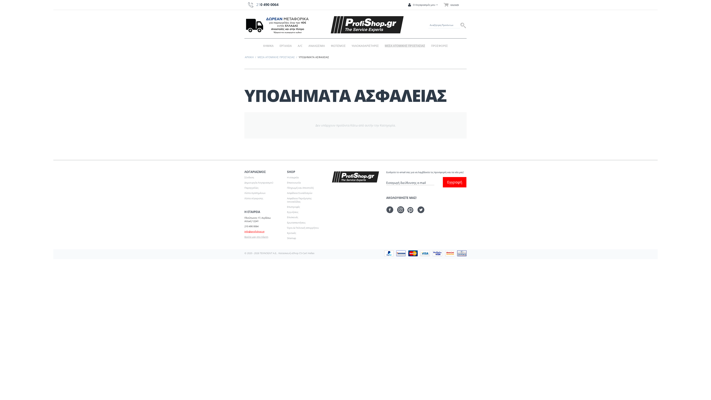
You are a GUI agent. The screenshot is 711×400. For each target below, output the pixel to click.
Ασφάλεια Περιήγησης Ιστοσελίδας (299, 200)
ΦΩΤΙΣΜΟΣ (338, 46)
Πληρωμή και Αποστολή (300, 187)
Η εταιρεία (293, 177)
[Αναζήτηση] (463, 25)
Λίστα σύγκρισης (253, 198)
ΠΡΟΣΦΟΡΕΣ (439, 46)
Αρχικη (249, 57)
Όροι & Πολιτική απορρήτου (303, 227)
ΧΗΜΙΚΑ (268, 46)
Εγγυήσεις (292, 212)
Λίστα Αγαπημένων (255, 193)
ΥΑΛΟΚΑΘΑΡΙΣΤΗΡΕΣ (365, 46)
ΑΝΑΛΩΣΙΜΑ (316, 46)
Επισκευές (292, 217)
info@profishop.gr (254, 231)
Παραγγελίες (251, 187)
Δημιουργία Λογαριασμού (258, 182)
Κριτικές (291, 233)
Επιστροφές (293, 207)
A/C (300, 46)
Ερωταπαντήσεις (296, 222)
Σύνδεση (249, 177)
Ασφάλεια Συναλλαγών (299, 193)
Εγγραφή (454, 182)
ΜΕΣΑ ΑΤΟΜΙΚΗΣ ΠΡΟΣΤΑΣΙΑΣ (405, 46)
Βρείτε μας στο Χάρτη (256, 237)
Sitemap (291, 238)
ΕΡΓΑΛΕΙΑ (286, 46)
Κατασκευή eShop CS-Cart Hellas (296, 253)
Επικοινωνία (294, 182)
